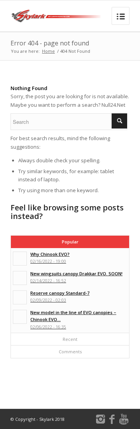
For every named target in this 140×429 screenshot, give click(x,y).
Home (48, 51)
